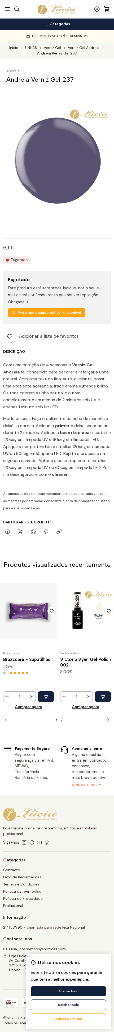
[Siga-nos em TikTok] (47, 842)
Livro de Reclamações (22, 877)
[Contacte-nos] (85, 766)
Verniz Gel (52, 48)
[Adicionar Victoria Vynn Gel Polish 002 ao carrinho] (103, 696)
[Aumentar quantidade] (32, 697)
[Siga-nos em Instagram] (24, 842)
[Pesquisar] (16, 9)
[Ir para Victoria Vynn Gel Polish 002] (85, 611)
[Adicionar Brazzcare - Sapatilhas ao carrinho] (46, 696)
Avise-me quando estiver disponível (49, 312)
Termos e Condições (21, 884)
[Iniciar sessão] (97, 9)
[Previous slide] (7, 720)
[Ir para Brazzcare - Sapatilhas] (28, 611)
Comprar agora (28, 706)
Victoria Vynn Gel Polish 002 (85, 662)
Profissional (13, 905)
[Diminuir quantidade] (7, 697)
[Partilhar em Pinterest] (46, 532)
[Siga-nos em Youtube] (39, 842)
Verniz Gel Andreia (83, 48)
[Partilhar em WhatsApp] (33, 532)
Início (13, 48)
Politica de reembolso (22, 891)
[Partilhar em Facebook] (7, 532)
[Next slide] (107, 720)
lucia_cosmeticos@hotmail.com (37, 949)
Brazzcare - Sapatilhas (26, 659)
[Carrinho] (106, 9)
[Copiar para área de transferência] (59, 532)
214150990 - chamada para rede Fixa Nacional (44, 927)
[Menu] (7, 9)
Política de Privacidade (23, 898)
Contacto (11, 869)
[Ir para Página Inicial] (57, 9)
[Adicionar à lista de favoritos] (51, 611)
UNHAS (31, 48)
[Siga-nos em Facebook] (31, 842)
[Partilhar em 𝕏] (20, 532)
